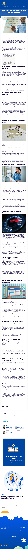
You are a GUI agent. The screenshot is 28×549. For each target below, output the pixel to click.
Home (2, 6)
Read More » (7, 430)
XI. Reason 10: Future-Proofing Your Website (9, 63)
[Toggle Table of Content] (14, 54)
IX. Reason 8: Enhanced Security (7, 61)
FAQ (20, 6)
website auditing (22, 187)
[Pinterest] (4, 545)
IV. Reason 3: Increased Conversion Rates (8, 57)
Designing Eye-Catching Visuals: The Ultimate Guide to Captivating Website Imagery (9, 427)
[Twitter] (5, 421)
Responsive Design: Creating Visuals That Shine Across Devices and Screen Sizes (20, 427)
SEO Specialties (6, 6)
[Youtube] (6, 421)
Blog (18, 6)
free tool (15, 238)
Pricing (13, 6)
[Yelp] (6, 545)
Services (10, 6)
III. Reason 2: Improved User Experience (8, 56)
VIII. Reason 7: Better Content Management (8, 60)
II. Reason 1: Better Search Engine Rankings (8, 55)
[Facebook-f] (3, 421)
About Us (16, 6)
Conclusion (4, 64)
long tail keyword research (19, 81)
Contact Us (23, 6)
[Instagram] (3, 545)
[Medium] (7, 421)
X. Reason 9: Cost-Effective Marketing (8, 62)
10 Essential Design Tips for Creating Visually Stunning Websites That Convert (9, 432)
